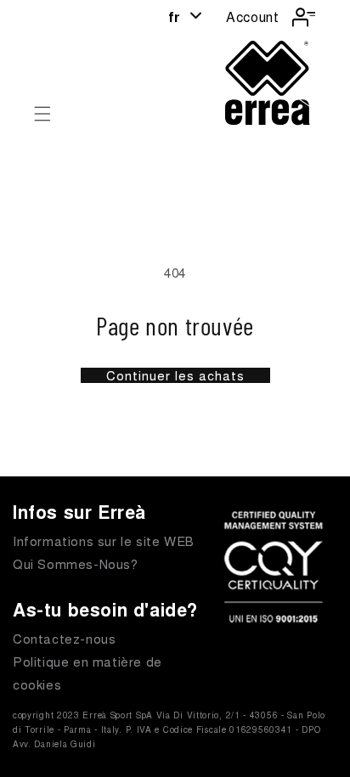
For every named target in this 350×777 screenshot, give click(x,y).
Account (252, 16)
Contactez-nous (64, 638)
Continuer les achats (175, 375)
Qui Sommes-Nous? (75, 563)
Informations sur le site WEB (104, 540)
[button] (42, 113)
